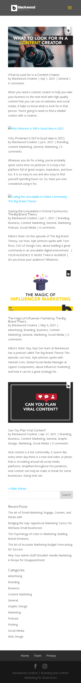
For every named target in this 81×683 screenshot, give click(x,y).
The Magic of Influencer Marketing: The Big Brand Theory (37, 319)
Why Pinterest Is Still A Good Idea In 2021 (36, 138)
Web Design (15, 636)
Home (25, 655)
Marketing (51, 147)
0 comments (16, 83)
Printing (13, 624)
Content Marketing (20, 147)
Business (13, 223)
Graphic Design (17, 606)
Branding (62, 142)
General (63, 78)
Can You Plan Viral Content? (27, 430)
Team (37, 655)
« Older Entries (17, 488)
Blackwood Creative (24, 78)
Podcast (13, 227)
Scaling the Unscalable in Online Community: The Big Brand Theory (38, 212)
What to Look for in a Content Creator (34, 75)
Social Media (28, 227)
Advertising (15, 330)
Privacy (51, 655)
